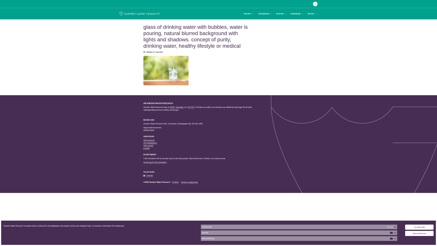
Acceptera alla (419, 227)
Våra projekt (148, 146)
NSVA (172, 107)
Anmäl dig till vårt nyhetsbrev (155, 162)
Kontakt (146, 148)
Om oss (311, 14)
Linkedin (149, 176)
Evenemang (296, 14)
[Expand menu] (253, 14)
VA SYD (191, 107)
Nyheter (280, 14)
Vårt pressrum (149, 140)
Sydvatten (180, 107)
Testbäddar (263, 14)
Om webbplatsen (150, 143)
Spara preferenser (419, 233)
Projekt (247, 14)
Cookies (175, 182)
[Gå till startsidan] (139, 14)
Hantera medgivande (189, 182)
